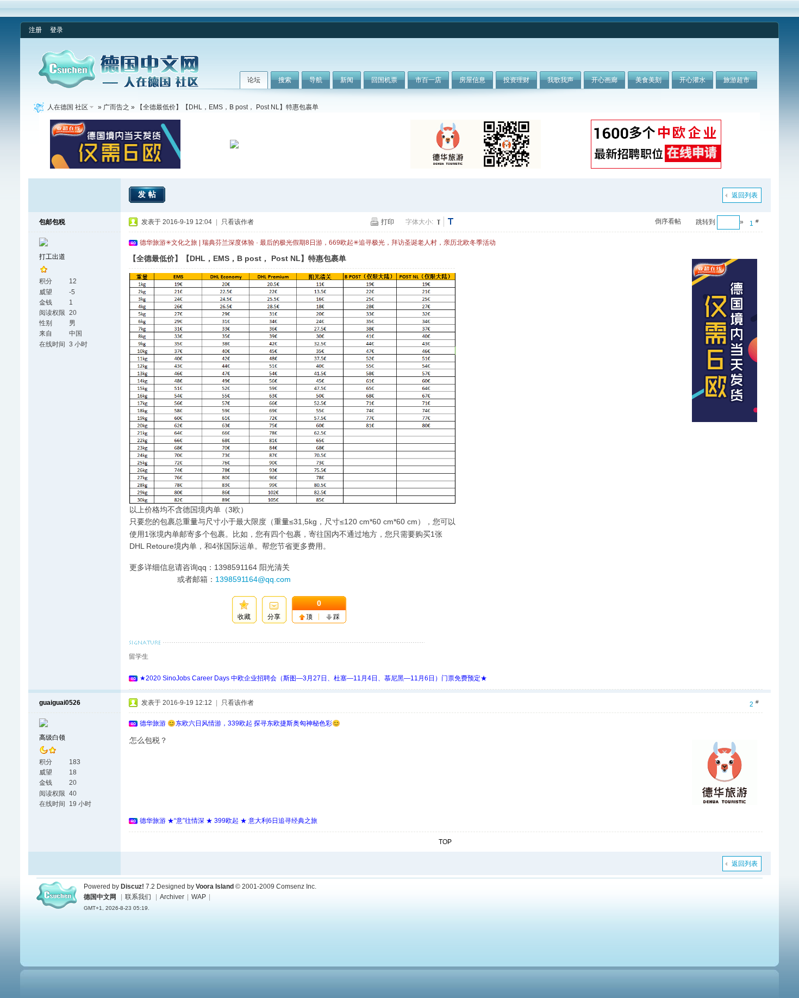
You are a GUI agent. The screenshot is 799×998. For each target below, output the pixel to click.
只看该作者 (237, 222)
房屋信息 (472, 80)
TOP (445, 842)
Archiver (172, 897)
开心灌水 (692, 80)
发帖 (148, 194)
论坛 (253, 80)
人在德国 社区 (67, 107)
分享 (273, 617)
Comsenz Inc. (296, 886)
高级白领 (52, 737)
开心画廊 (604, 80)
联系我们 (138, 897)
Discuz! (132, 886)
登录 (56, 30)
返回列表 (745, 195)
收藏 (244, 617)
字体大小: (419, 222)
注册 (35, 30)
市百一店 (428, 80)
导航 (315, 80)
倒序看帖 (668, 221)
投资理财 (516, 80)
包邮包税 (52, 222)
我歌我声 (560, 80)
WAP (198, 897)
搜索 (284, 80)
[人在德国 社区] (118, 86)
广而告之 (116, 107)
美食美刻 (648, 80)
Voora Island (215, 886)
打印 (387, 222)
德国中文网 (100, 897)
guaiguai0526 (59, 702)
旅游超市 (736, 80)
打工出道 (52, 257)
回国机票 (384, 80)
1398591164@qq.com (253, 579)
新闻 (346, 80)
